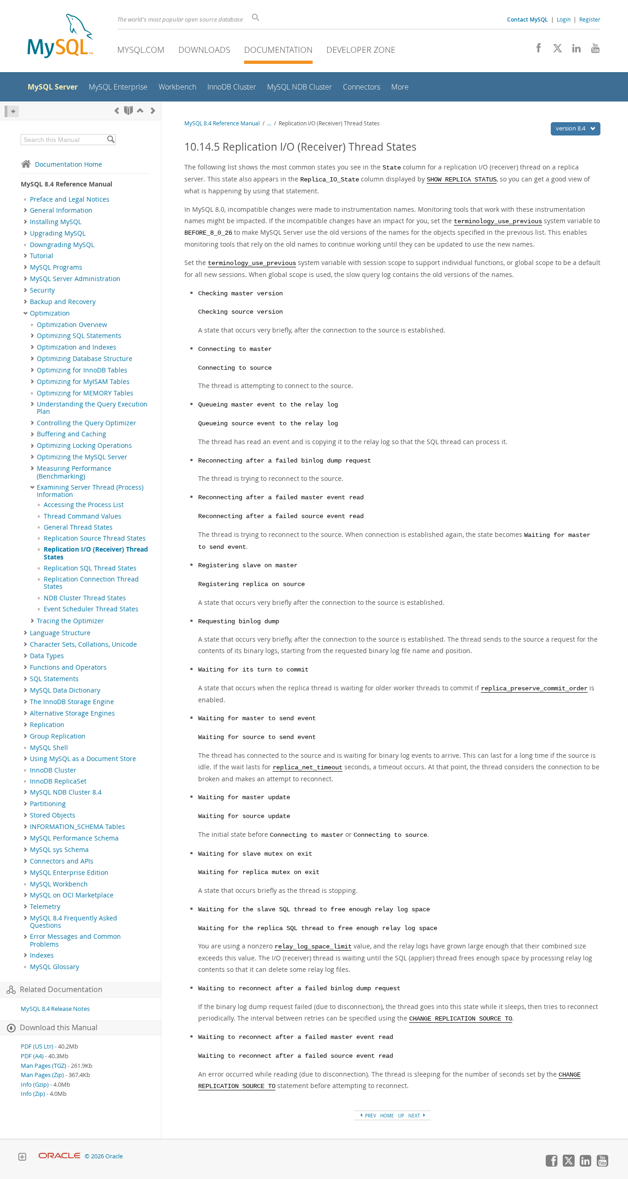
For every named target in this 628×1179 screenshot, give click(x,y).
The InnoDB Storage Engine (72, 702)
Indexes (42, 955)
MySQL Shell (49, 748)
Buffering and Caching (71, 434)
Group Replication (58, 736)
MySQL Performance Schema (74, 838)
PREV (370, 1115)
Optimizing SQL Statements (79, 336)
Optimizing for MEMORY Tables (85, 393)
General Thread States (78, 527)
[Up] (140, 110)
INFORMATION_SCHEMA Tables (77, 827)
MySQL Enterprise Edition (69, 873)
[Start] (128, 110)
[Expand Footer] (22, 1158)
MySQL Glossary (54, 967)
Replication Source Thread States (95, 538)
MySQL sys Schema (59, 850)
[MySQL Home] (60, 36)
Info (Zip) (33, 1094)
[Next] (153, 110)
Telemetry (45, 907)
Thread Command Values (82, 516)
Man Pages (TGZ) (43, 1066)
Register (589, 19)
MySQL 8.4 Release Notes (55, 1009)
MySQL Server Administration (75, 279)
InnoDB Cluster (53, 770)
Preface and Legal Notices (69, 199)
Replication (47, 725)
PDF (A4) (32, 1056)
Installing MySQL (55, 222)
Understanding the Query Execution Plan (92, 408)
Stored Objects (52, 815)
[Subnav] (25, 210)
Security (42, 290)
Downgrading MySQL (62, 245)
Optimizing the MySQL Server (82, 457)
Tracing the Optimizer (70, 621)
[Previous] (116, 110)
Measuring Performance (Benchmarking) (74, 472)
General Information (61, 210)
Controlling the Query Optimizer (86, 423)
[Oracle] (59, 1156)
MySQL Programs (56, 267)
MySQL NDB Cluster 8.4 (66, 792)
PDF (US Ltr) (37, 1046)
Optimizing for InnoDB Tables (82, 370)
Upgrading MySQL (58, 233)
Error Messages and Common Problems (75, 940)
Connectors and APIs (61, 861)
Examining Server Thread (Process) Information (90, 491)
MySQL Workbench (59, 884)
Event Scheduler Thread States (91, 609)
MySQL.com (141, 49)
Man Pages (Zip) (42, 1075)
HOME (387, 1115)
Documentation (278, 49)
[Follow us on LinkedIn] (573, 50)
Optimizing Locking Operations (84, 445)
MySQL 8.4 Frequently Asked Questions (73, 922)
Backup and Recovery (63, 302)
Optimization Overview (72, 325)
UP (401, 1115)
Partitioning (48, 804)
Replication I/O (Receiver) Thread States (96, 553)
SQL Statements (54, 679)
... (269, 123)
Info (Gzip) (35, 1085)
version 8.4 (571, 128)
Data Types (47, 656)
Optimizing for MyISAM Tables (83, 382)
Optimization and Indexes (76, 347)
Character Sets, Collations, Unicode (83, 644)
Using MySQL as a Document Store (83, 759)
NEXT (415, 1115)
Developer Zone (360, 49)
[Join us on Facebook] (535, 50)
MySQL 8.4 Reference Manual (222, 123)
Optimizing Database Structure (84, 359)
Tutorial (41, 256)
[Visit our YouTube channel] (591, 50)
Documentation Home (68, 164)
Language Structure (60, 633)
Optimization (50, 313)
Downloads (204, 49)
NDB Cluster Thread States (85, 598)
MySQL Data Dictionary (65, 690)
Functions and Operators (68, 667)
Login (564, 19)
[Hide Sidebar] (12, 111)
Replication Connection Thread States (91, 583)
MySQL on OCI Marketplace (72, 895)
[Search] (110, 140)
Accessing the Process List (84, 505)
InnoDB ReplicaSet (58, 781)
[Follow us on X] (554, 50)
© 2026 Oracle (104, 1156)
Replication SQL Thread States (90, 568)
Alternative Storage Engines (72, 713)
